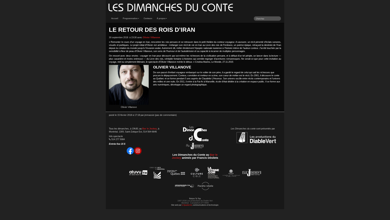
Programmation (130, 18)
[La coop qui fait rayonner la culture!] (197, 173)
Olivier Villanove (151, 37)
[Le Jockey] (251, 173)
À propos (161, 18)
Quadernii (187, 205)
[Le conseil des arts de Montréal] (157, 173)
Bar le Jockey (149, 128)
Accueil (114, 18)
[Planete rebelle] (205, 186)
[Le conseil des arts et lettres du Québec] (176, 173)
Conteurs (148, 18)
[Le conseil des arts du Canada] (230, 173)
